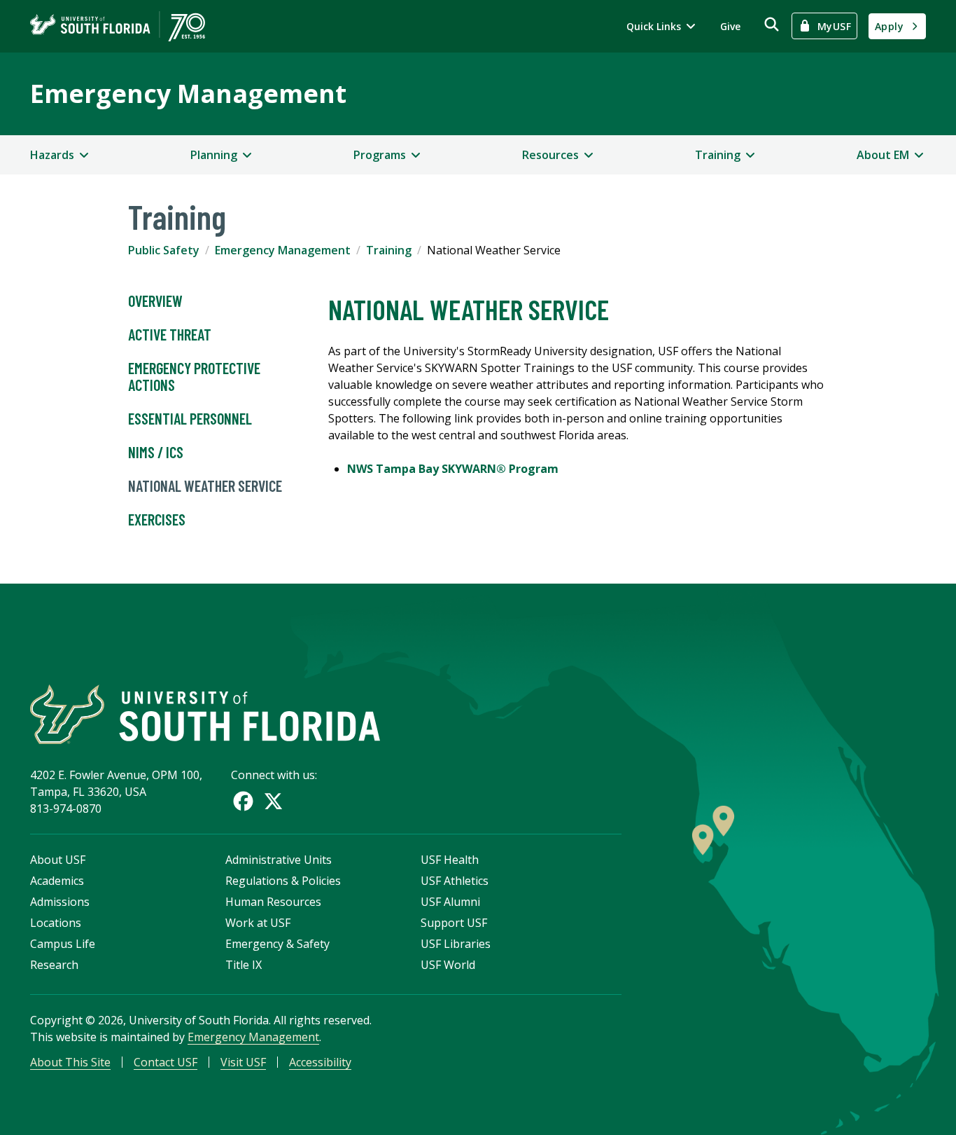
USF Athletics (454, 880)
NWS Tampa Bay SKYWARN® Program (452, 468)
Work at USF (257, 922)
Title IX (243, 964)
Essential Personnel (190, 418)
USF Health (450, 859)
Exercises (156, 519)
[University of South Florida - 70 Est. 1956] (117, 26)
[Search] (771, 24)
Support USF (454, 922)
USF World (448, 964)
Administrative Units (278, 859)
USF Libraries (456, 943)
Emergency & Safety (277, 943)
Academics (57, 880)
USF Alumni (450, 901)
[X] (273, 801)
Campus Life (62, 943)
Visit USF (243, 1062)
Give (730, 26)
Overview (155, 300)
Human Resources (273, 901)
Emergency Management (188, 93)
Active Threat (169, 334)
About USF (57, 859)
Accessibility (320, 1062)
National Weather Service (205, 485)
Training (389, 250)
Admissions (60, 901)
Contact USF (165, 1062)
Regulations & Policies (283, 880)
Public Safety (163, 250)
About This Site (70, 1062)
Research (54, 964)
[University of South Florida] (205, 714)
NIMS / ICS (155, 451)
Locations (55, 922)
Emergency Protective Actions (194, 376)
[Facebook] (243, 801)
